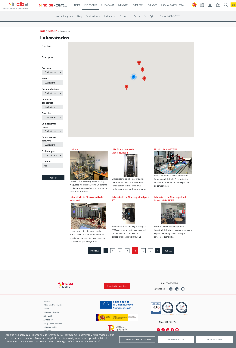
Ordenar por (48, 151)
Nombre (46, 46)
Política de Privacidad (51, 312)
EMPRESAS (138, 5)
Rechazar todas (176, 339)
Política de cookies (50, 327)
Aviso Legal (48, 316)
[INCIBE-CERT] (65, 285)
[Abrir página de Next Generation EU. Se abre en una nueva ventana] (117, 306)
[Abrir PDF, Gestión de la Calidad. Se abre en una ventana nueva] (181, 308)
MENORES (123, 5)
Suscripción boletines (117, 286)
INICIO (42, 31)
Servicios (124, 16)
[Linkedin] (177, 289)
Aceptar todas (214, 339)
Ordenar (46, 161)
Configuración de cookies (53, 323)
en (233, 5)
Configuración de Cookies (137, 339)
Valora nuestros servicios (53, 305)
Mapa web (47, 331)
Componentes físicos (49, 125)
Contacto (47, 301)
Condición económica (47, 101)
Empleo (46, 308)
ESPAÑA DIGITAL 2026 (172, 5)
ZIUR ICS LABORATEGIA (165, 149)
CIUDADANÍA (107, 5)
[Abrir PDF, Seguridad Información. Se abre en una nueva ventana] (167, 308)
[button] (142, 69)
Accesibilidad (48, 320)
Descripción (48, 57)
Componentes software (49, 139)
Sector (45, 78)
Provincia (46, 68)
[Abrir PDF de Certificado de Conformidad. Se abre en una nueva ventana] (156, 307)
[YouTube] (183, 289)
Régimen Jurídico (50, 88)
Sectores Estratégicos (145, 16)
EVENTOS (152, 5)
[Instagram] (163, 329)
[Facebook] (172, 329)
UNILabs (74, 149)
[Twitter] (170, 289)
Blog (79, 16)
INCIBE (77, 5)
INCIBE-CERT (90, 5)
